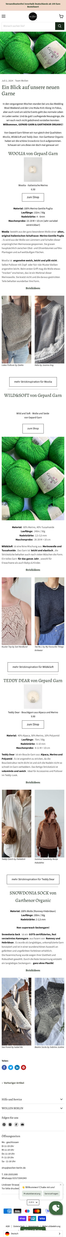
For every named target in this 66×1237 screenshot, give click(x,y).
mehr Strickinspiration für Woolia (33, 382)
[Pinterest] (4, 1124)
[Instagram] (10, 1124)
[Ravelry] (16, 1124)
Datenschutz (19, 1226)
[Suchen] (59, 26)
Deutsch (14, 1233)
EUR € (31, 1202)
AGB (8, 1226)
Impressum (33, 1226)
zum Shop (33, 197)
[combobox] (33, 1233)
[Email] (22, 1124)
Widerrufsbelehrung (51, 1226)
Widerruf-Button (33, 1230)
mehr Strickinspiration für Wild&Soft (33, 667)
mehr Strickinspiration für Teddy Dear (33, 879)
